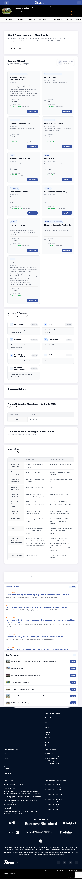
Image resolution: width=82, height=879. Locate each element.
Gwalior (47, 740)
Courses (19, 19)
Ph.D (12, 262)
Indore (46, 725)
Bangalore (48, 717)
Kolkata (47, 727)
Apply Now (32, 111)
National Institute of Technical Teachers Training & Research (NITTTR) (33, 661)
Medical (6, 758)
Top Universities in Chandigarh (54, 787)
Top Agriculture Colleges (52, 763)
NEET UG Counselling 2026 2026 (13, 784)
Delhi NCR (47, 720)
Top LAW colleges (50, 761)
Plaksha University (17, 668)
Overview (7, 19)
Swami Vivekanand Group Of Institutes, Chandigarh (27, 696)
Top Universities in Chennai (53, 789)
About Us (47, 870)
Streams (31, 19)
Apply (73, 661)
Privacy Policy (73, 870)
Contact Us (59, 870)
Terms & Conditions (71, 877)
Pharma (6, 771)
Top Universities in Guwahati (53, 799)
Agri (5, 766)
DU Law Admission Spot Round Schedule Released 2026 (21, 811)
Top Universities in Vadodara (53, 809)
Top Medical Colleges (51, 758)
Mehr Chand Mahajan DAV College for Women (25, 675)
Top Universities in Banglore (53, 784)
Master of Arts (50, 158)
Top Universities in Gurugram (53, 797)
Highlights (43, 19)
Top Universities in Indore (52, 802)
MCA (5, 763)
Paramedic (7, 768)
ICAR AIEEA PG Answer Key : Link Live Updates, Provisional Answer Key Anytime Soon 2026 (20, 801)
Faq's (78, 19)
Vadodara (48, 737)
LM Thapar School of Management (22, 703)
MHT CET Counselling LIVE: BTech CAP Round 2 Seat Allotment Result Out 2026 (22, 797)
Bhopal (47, 742)
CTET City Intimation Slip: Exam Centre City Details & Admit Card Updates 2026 (21, 788)
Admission (57, 19)
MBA (5, 753)
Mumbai (47, 732)
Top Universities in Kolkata (52, 807)
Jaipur (46, 722)
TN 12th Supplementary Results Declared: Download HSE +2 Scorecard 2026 (21, 808)
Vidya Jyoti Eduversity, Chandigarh (22, 689)
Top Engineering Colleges (52, 756)
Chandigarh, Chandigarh (24, 11)
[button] (7, 3)
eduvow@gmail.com (67, 852)
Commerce (7, 773)
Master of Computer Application (58, 225)
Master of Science (17, 225)
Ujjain (46, 745)
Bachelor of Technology (20, 123)
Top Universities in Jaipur (52, 804)
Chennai (47, 730)
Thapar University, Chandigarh (21, 682)
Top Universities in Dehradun (53, 792)
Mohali (47, 735)
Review (69, 19)
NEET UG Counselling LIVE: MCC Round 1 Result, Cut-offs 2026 (22, 793)
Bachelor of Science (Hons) (55, 192)
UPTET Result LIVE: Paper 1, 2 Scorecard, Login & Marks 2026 (21, 791)
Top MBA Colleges (50, 753)
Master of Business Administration (18, 78)
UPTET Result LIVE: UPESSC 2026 (13, 813)
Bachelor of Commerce (20, 192)
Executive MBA (50, 77)
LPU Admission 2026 (10, 804)
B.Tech (6, 756)
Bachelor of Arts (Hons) (20, 158)
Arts (5, 776)
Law (5, 761)
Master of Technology (53, 123)
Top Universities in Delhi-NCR (53, 794)
